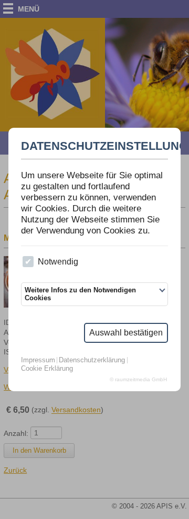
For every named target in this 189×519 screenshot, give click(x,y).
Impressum (38, 360)
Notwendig (58, 261)
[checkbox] (28, 261)
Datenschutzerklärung (92, 360)
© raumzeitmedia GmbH (138, 379)
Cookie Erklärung (47, 368)
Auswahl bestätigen (126, 332)
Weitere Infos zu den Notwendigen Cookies (80, 294)
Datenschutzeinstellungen (94, 146)
